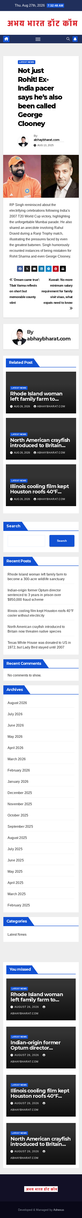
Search (13, 526)
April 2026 (15, 748)
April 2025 (15, 883)
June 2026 (16, 725)
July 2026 (15, 714)
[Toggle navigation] (38, 39)
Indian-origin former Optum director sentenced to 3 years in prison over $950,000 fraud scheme (34, 594)
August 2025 (17, 838)
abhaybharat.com (47, 140)
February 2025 (19, 905)
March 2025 (17, 894)
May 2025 (15, 871)
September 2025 (20, 826)
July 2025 (15, 849)
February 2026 (19, 770)
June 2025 (16, 860)
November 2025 (20, 804)
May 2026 (15, 736)
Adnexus (58, 1209)
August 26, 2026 (27, 1006)
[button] (68, 39)
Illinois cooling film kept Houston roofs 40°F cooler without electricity (41, 491)
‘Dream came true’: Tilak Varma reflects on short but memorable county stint (24, 291)
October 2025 (18, 815)
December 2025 (20, 793)
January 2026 (18, 781)
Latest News (26, 62)
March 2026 (17, 759)
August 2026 (17, 703)
